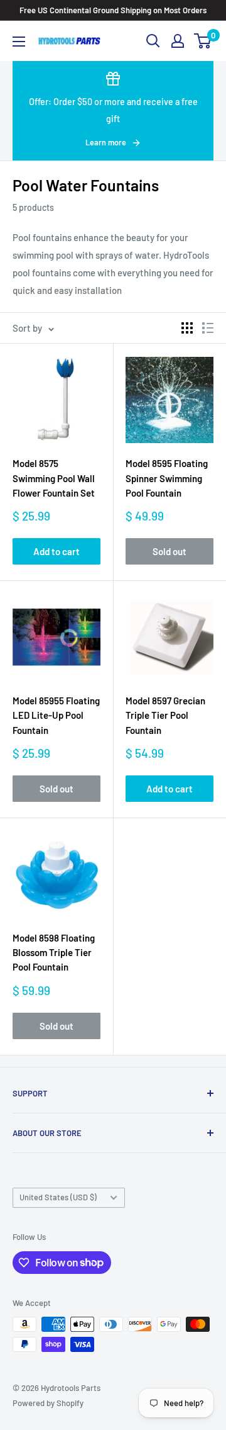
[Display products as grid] (187, 328)
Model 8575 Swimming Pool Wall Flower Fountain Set (54, 478)
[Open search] (153, 41)
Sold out (169, 551)
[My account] (177, 41)
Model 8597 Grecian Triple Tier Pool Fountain (165, 715)
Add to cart (56, 551)
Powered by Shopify (48, 1403)
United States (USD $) (58, 1197)
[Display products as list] (207, 328)
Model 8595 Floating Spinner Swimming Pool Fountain (167, 478)
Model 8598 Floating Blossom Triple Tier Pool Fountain (54, 952)
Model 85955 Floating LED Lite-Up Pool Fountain (56, 715)
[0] (203, 40)
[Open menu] (19, 42)
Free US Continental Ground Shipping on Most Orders (113, 10)
